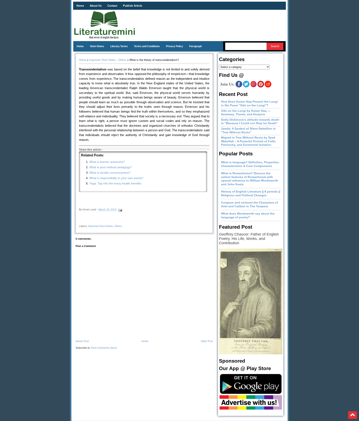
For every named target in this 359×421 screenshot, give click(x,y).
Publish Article (132, 5)
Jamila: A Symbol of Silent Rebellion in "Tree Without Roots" (248, 130)
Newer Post (82, 341)
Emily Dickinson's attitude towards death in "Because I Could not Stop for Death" (250, 121)
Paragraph (195, 46)
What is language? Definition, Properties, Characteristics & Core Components (250, 164)
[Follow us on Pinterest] (260, 86)
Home (80, 5)
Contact (112, 5)
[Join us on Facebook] (239, 86)
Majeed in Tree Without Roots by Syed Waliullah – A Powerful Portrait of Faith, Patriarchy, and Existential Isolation (248, 141)
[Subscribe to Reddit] (268, 86)
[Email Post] (120, 209)
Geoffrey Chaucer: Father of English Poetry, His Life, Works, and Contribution (249, 238)
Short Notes (97, 46)
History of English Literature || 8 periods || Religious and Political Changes (250, 193)
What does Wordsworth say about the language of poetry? (248, 215)
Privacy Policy (174, 46)
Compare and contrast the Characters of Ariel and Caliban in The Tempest (249, 204)
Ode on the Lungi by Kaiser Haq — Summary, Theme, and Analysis (245, 112)
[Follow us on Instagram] (253, 86)
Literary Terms (119, 46)
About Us (96, 5)
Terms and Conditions (147, 46)
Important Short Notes (102, 59)
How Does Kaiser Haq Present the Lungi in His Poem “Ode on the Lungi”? (249, 103)
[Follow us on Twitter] (246, 86)
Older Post (207, 341)
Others (122, 59)
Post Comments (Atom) (104, 347)
